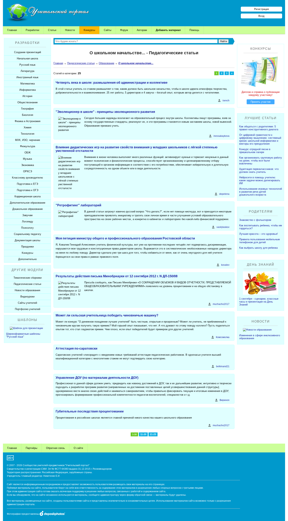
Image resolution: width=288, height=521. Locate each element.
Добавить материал (168, 30)
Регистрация (261, 9)
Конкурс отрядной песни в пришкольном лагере (254, 151)
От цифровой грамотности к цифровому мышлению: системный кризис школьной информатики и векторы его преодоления (260, 139)
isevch (226, 100)
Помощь (194, 30)
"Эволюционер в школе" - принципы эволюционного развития (105, 111)
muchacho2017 (221, 304)
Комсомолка (222, 337)
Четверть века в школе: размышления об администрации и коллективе (112, 82)
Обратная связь (55, 448)
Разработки (32, 30)
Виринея (224, 400)
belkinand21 (222, 366)
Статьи (52, 30)
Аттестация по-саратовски (76, 348)
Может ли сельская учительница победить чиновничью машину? (107, 315)
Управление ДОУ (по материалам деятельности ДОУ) (97, 377)
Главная (12, 30)
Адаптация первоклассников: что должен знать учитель (259, 170)
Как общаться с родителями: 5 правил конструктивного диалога (258, 128)
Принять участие (261, 101)
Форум (124, 30)
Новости (70, 30)
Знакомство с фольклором (255, 219)
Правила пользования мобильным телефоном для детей (259, 241)
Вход (261, 15)
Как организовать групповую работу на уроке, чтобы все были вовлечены (260, 160)
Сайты (107, 30)
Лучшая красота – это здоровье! (258, 233)
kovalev (225, 265)
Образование (106, 63)
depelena (224, 194)
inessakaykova (221, 136)
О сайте (78, 448)
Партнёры (31, 448)
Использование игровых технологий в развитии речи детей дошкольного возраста (260, 191)
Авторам (142, 30)
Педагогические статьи (81, 63)
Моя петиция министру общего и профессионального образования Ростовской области (125, 238)
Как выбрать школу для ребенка (258, 247)
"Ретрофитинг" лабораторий (78, 205)
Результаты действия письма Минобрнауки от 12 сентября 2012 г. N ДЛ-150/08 (117, 276)
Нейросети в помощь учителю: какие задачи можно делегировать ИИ (259, 180)
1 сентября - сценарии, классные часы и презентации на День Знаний (258, 301)
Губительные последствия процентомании (90, 411)
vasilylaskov (222, 227)
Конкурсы (89, 30)
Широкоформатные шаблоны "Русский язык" (23, 335)
